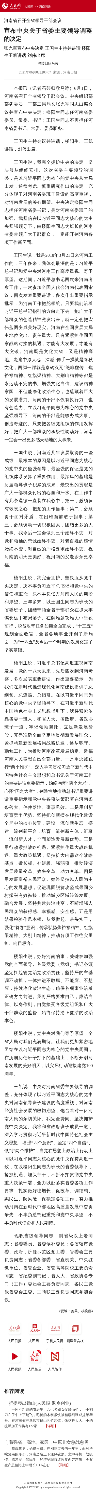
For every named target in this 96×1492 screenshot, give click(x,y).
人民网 (28, 6)
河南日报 (70, 72)
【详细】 (51, 1426)
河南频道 (45, 6)
